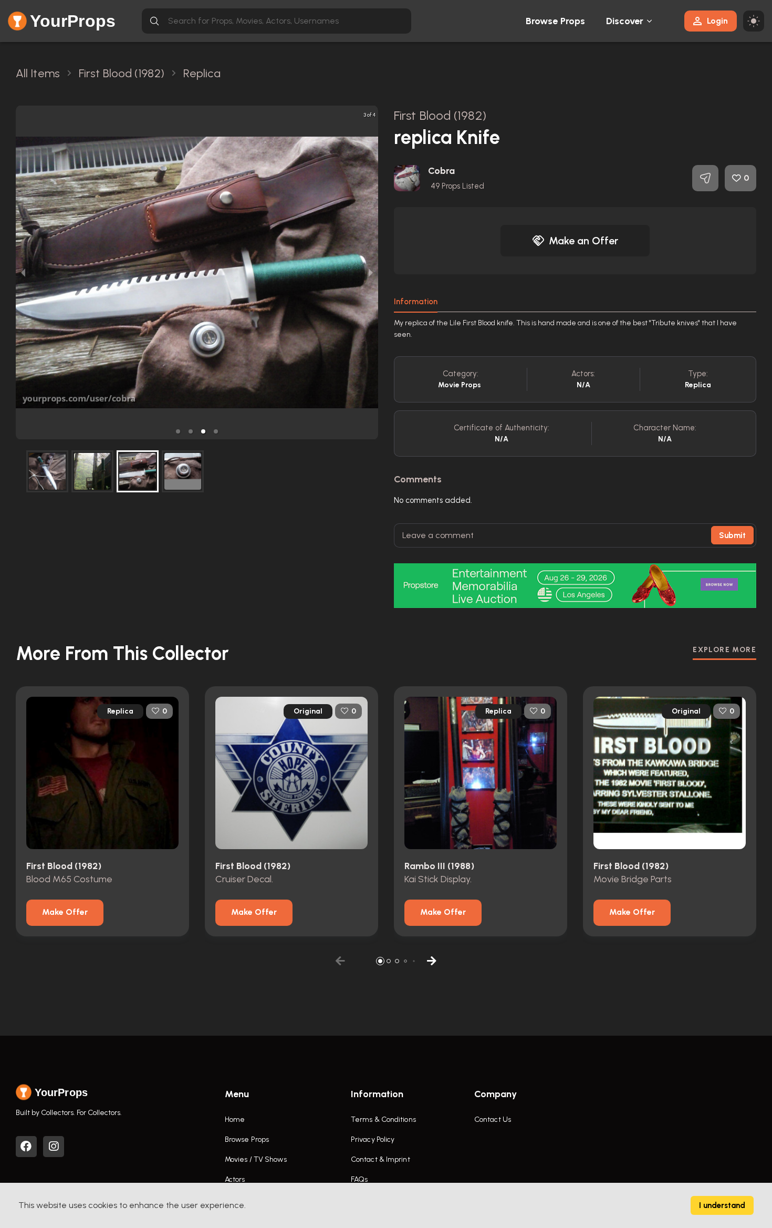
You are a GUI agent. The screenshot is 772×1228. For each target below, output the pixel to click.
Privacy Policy (372, 1139)
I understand (722, 1205)
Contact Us (492, 1119)
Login (717, 21)
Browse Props (555, 21)
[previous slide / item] (23, 272)
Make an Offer (583, 240)
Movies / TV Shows (256, 1159)
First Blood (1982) (440, 115)
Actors (235, 1179)
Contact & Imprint (380, 1159)
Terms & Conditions (383, 1119)
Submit (732, 535)
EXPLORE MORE (724, 649)
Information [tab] (415, 301)
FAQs (359, 1179)
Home (235, 1119)
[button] (178, 431)
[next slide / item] (370, 272)
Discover (625, 21)
